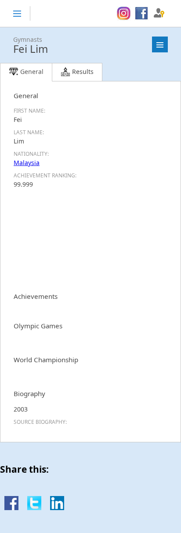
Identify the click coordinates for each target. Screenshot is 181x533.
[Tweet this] (34, 508)
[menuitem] (123, 13)
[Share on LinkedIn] (57, 508)
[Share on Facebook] (11, 508)
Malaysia (27, 162)
